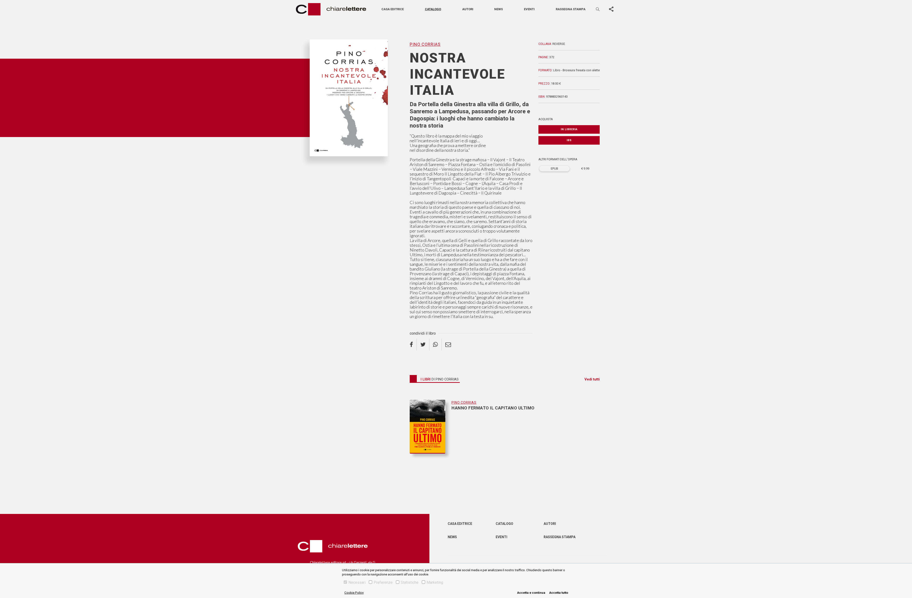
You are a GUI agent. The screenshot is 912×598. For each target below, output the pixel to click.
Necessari (357, 582)
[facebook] (413, 345)
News (498, 9)
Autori (467, 9)
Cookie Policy (354, 592)
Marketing (435, 582)
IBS (569, 140)
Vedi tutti (592, 379)
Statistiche (409, 582)
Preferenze (383, 582)
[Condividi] (611, 9)
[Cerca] (598, 9)
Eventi (529, 9)
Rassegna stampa (570, 9)
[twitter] (423, 345)
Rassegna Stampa (559, 537)
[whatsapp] (435, 345)
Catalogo (433, 9)
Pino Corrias (320, 164)
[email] (448, 345)
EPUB (554, 168)
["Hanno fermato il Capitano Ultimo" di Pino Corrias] (430, 427)
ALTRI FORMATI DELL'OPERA (557, 159)
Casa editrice (392, 9)
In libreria (569, 129)
